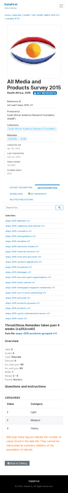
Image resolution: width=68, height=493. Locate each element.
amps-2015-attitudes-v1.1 (18, 220)
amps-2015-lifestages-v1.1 (18, 272)
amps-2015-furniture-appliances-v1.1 (24, 262)
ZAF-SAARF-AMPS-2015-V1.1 (45, 15)
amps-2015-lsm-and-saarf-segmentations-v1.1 (28, 277)
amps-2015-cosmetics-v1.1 (18, 231)
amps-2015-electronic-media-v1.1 (22, 246)
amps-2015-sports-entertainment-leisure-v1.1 (28, 313)
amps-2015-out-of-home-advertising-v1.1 (26, 292)
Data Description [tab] (47, 188)
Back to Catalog (18, 463)
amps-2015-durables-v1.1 (18, 241)
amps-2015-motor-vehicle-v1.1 (20, 282)
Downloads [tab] (16, 194)
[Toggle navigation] (61, 6)
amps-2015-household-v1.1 (19, 267)
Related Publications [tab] (21, 199)
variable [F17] (12, 18)
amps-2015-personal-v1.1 (18, 298)
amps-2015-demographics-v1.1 (21, 236)
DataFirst (10, 4)
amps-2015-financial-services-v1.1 (22, 251)
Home (7, 15)
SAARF (26, 15)
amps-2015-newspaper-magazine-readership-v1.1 (30, 287)
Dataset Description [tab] (21, 187)
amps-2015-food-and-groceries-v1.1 (23, 256)
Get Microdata (46, 93)
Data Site (16, 15)
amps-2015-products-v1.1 (18, 308)
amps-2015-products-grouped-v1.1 (23, 303)
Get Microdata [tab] (38, 194)
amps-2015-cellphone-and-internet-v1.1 (25, 226)
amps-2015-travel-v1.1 (16, 318)
